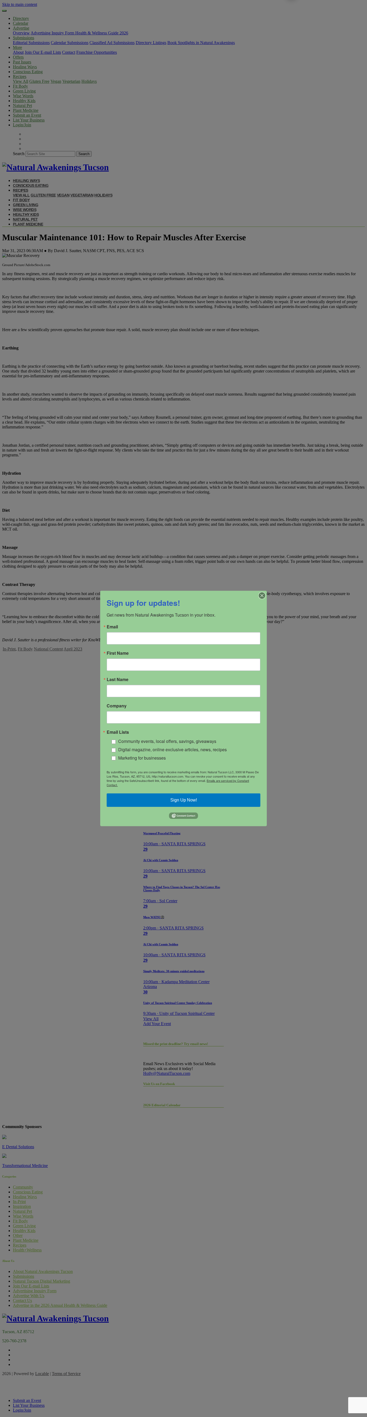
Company (117, 706)
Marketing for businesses (142, 758)
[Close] (262, 595)
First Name (118, 653)
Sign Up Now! (183, 800)
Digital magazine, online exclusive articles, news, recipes (172, 749)
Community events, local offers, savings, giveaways (167, 741)
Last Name (117, 679)
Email (112, 627)
